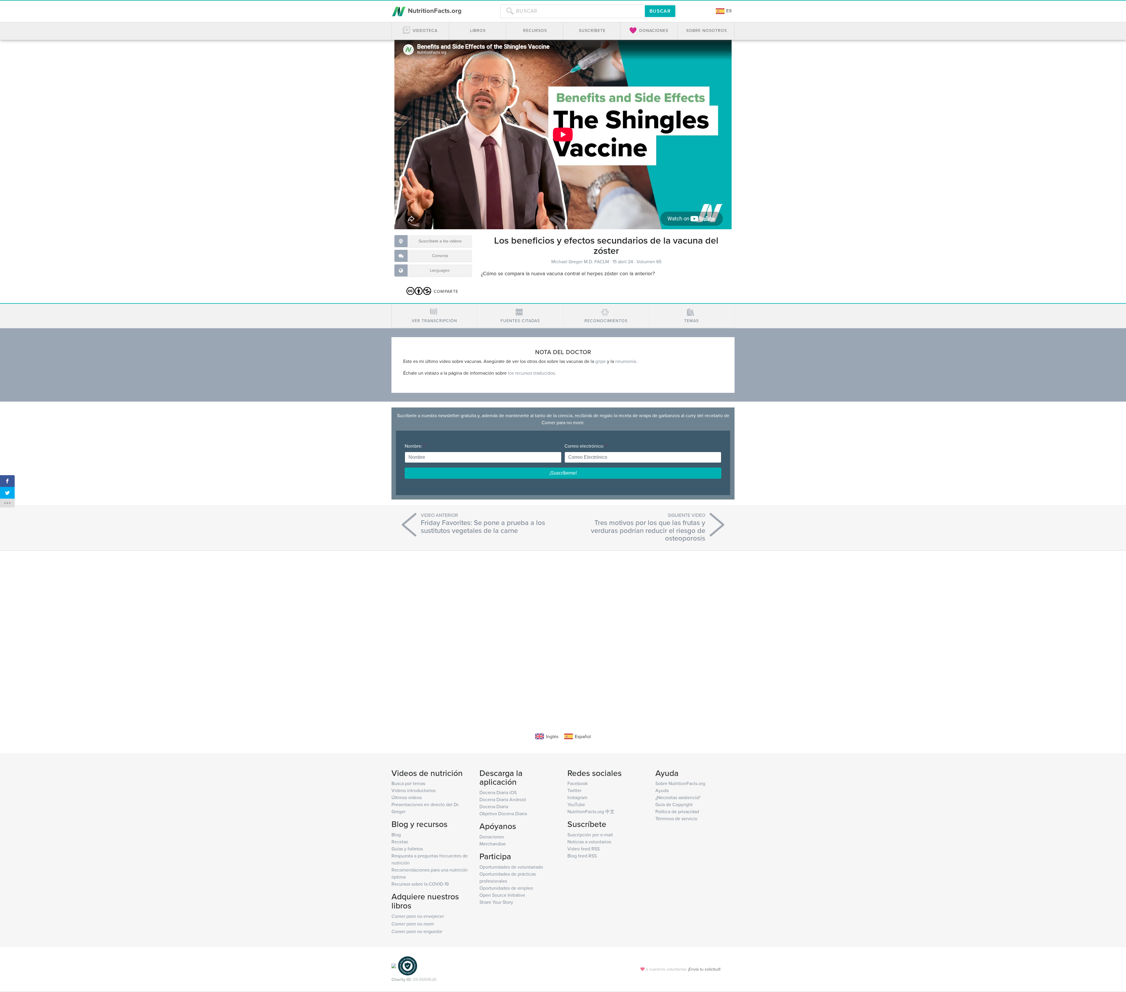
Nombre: (415, 446)
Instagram (577, 797)
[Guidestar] (393, 965)
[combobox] (573, 11)
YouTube (576, 804)
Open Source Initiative (502, 895)
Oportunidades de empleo (506, 888)
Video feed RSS (583, 848)
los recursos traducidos (531, 373)
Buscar (660, 11)
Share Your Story (496, 902)
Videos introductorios (413, 790)
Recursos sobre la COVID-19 (420, 884)
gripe (600, 361)
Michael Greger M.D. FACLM (580, 261)
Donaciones (491, 836)
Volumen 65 (649, 261)
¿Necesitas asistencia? (677, 797)
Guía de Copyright (674, 804)
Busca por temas (408, 783)
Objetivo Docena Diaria (503, 813)
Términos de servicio (676, 818)
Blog (396, 834)
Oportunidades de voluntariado (511, 867)
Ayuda (662, 790)
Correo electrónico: (585, 446)
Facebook (577, 783)
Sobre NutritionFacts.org (680, 783)
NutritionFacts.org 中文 (591, 811)
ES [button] (728, 10)
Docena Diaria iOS (498, 792)
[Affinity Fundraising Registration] (407, 965)
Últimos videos (406, 797)
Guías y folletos (407, 848)
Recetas (399, 841)
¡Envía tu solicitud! (704, 969)
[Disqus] (563, 632)
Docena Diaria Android (502, 799)
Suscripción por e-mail (590, 834)
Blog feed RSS (582, 855)
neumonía (625, 361)
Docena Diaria (493, 806)
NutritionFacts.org (434, 10)
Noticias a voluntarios (589, 841)
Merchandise (492, 843)
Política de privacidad (677, 811)
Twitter (574, 790)
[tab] (434, 316)
